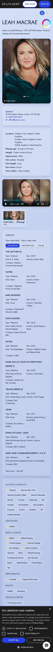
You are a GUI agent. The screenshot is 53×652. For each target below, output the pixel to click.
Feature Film (28, 245)
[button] (45, 4)
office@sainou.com (16, 119)
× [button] (50, 609)
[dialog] (26, 629)
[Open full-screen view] (46, 43)
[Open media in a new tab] (38, 204)
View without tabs (12, 240)
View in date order (28, 240)
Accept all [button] (14, 640)
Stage (41, 245)
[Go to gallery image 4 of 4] (29, 96)
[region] (26, 192)
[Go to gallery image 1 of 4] (24, 96)
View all (19, 471)
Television (12, 245)
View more (10, 471)
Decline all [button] (38, 640)
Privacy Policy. (38, 623)
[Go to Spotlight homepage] (11, 4)
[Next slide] (46, 73)
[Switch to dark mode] (45, 13)
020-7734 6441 (15, 117)
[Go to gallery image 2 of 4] (26, 96)
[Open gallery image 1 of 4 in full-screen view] (26, 71)
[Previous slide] (6, 73)
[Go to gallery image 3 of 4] (27, 96)
